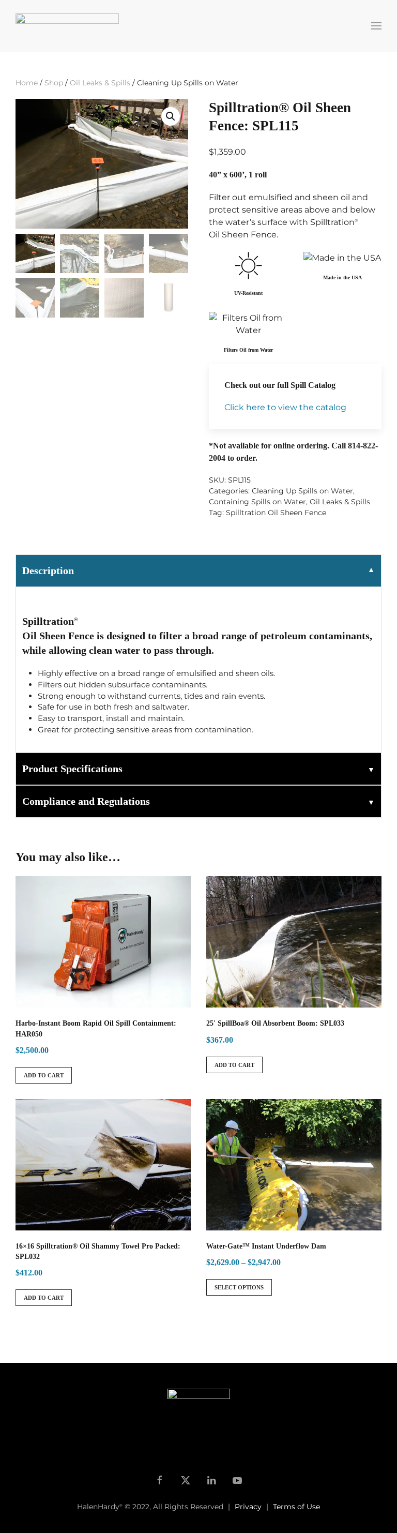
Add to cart (44, 1075)
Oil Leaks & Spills (100, 82)
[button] (376, 26)
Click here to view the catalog (285, 407)
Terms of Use (296, 1506)
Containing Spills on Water (257, 501)
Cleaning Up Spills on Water (302, 490)
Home (27, 82)
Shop (53, 82)
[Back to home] (69, 26)
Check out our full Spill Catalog (279, 385)
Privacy (248, 1506)
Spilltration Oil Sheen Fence (276, 512)
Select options (239, 1287)
